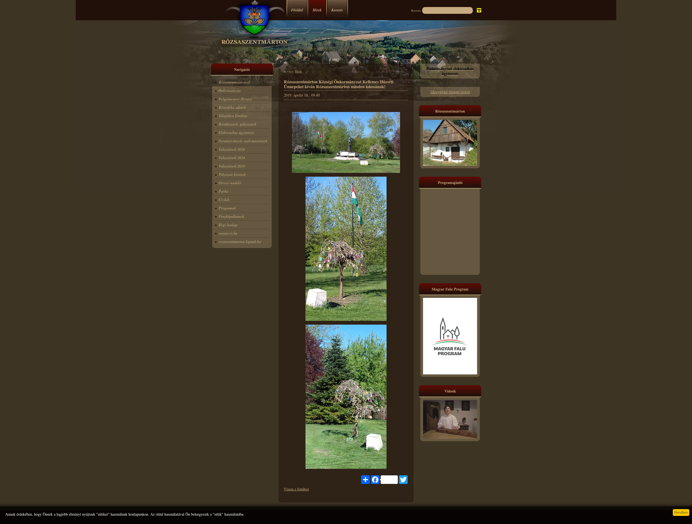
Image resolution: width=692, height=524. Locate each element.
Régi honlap (228, 224)
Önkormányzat (230, 90)
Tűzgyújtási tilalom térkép (450, 91)
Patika (223, 191)
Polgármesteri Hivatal (235, 98)
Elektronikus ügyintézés (236, 132)
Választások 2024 (232, 157)
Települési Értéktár (233, 115)
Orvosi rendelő (230, 182)
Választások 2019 (232, 166)
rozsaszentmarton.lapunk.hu (240, 241)
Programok (227, 207)
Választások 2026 (232, 149)
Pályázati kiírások (232, 174)
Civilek (224, 199)
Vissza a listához (296, 489)
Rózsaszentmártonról (234, 82)
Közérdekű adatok (232, 107)
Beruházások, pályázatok (237, 124)
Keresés (337, 10)
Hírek (317, 10)
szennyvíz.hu (228, 233)
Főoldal (297, 10)
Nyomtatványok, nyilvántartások (243, 140)
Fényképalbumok (231, 216)
